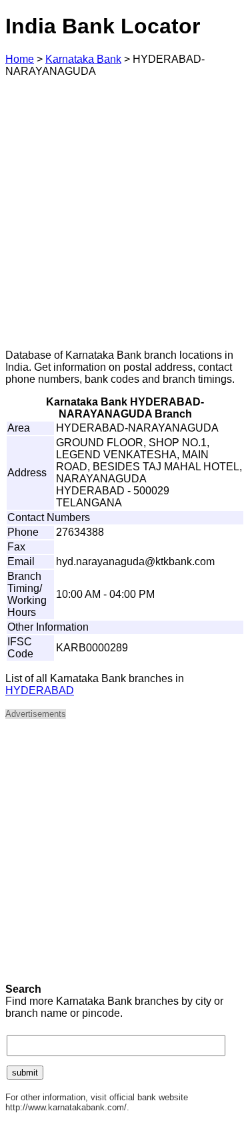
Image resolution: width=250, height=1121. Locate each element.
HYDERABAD (39, 690)
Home (19, 59)
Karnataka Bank (83, 59)
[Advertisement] (125, 213)
